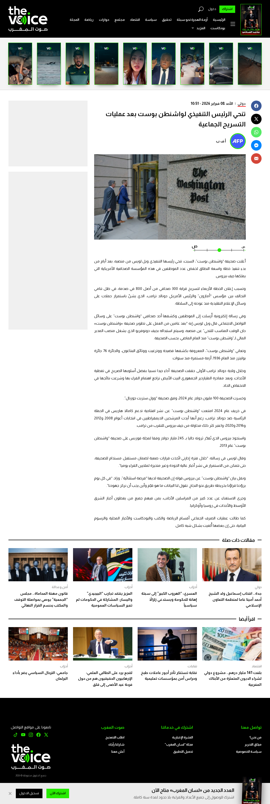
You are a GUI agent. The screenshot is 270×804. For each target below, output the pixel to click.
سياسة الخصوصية (249, 751)
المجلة (74, 20)
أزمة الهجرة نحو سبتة (192, 20)
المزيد (200, 28)
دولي (242, 103)
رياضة (89, 20)
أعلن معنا (117, 751)
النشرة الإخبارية (182, 737)
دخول (212, 9)
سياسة (151, 20)
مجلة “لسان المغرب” (179, 744)
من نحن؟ (255, 737)
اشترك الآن (58, 793)
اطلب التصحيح (114, 737)
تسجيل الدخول (29, 793)
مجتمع (119, 20)
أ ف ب (221, 141)
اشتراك (227, 9)
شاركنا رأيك (116, 744)
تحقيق (166, 20)
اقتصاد (135, 20)
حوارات (104, 20)
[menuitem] (219, 20)
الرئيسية (219, 20)
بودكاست (217, 28)
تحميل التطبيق (183, 751)
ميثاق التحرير (253, 744)
